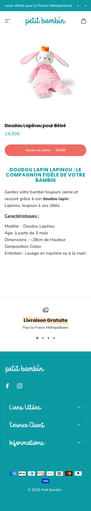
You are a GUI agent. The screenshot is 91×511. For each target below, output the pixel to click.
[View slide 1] (37, 338)
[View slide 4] (54, 338)
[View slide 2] (43, 338)
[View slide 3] (48, 338)
